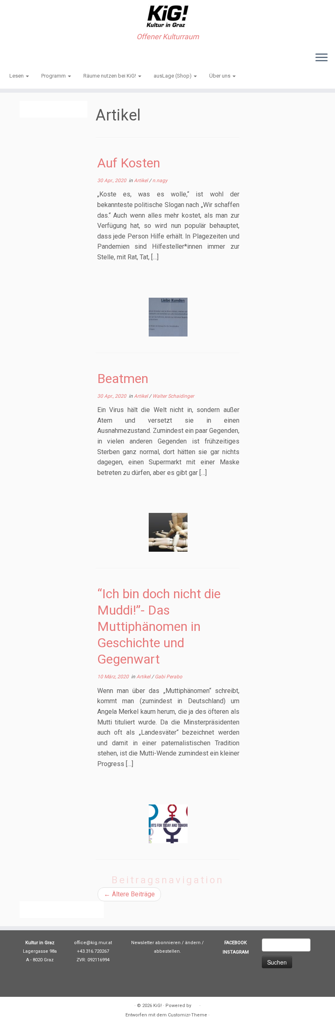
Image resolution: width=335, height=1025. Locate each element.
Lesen (17, 76)
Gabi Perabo (168, 677)
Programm (54, 76)
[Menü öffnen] (321, 58)
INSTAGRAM (236, 952)
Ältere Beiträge (129, 894)
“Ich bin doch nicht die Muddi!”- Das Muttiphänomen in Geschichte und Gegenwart (159, 626)
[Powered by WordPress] (195, 1004)
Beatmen (122, 378)
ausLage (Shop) (173, 76)
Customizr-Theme (187, 1015)
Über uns (220, 76)
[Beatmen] (168, 532)
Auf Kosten (128, 163)
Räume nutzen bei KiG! (110, 76)
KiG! (157, 1005)
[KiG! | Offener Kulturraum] (167, 16)
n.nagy (160, 180)
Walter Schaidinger (173, 396)
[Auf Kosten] (168, 317)
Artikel (141, 180)
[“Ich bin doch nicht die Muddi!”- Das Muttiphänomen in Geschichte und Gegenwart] (168, 824)
